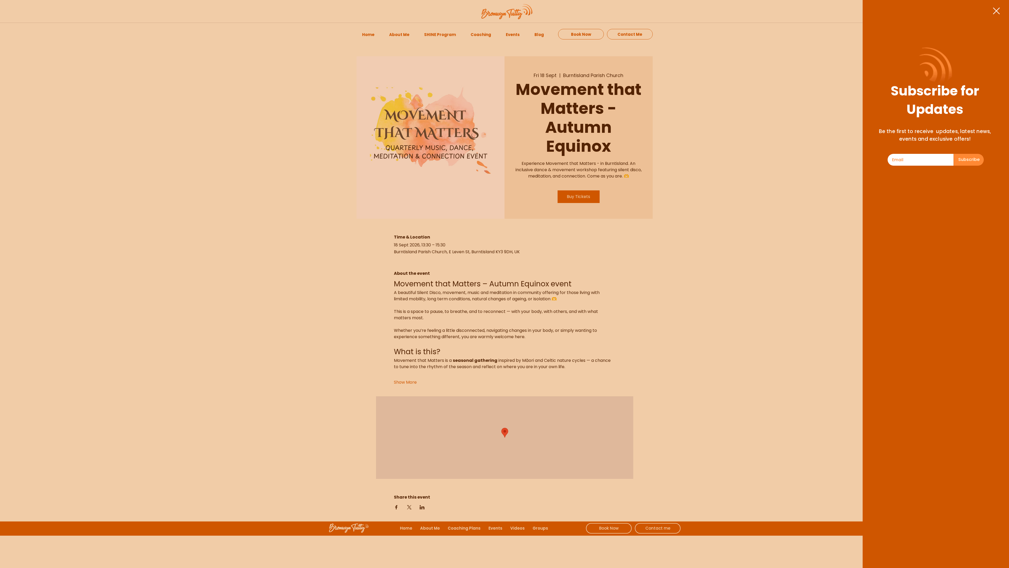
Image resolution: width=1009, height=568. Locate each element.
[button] (996, 11)
